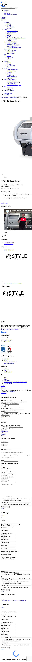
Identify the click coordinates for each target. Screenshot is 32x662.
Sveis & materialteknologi (10, 42)
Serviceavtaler (10, 75)
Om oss (9, 56)
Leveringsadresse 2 (8, 455)
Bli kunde (3, 18)
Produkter (6, 10)
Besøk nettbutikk (8, 93)
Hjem (2, 97)
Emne (4, 545)
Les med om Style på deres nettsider (9, 329)
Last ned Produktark (9, 242)
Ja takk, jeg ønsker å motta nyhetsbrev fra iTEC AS (16, 504)
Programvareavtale (11, 32)
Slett (2, 441)
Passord (3, 428)
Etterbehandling (11, 26)
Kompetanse (7, 13)
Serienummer (6, 554)
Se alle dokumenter (8, 244)
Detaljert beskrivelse (8, 557)
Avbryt (2, 417)
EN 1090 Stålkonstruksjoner (14, 47)
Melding (3, 483)
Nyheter (9, 58)
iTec (5, 54)
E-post (3, 406)
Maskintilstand (7, 526)
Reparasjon (9, 33)
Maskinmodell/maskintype (9, 551)
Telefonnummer (5, 403)
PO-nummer (4, 548)
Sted (2, 411)
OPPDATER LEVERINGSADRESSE (9, 463)
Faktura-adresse (5, 408)
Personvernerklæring (9, 90)
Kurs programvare (11, 50)
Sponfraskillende (13, 97)
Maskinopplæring (11, 51)
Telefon (5, 539)
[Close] (1, 419)
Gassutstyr (9, 28)
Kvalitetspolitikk (8, 383)
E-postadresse (4, 426)
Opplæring (9, 40)
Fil (1, 576)
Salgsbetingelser (8, 371)
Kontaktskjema (4, 615)
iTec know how (11, 53)
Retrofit (9, 35)
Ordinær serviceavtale (12, 31)
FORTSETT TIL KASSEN (19, 600)
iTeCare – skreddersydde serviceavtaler (16, 38)
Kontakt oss (10, 57)
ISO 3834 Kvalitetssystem (13, 45)
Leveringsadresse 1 (6, 452)
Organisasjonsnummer (7, 402)
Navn (2, 405)
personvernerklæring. (10, 391)
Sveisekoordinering (11, 43)
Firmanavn (4, 400)
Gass (8, 67)
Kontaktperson (7, 474)
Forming (9, 24)
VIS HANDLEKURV (6, 600)
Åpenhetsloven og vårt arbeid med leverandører (15, 382)
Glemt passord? (4, 431)
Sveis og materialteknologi (10, 14)
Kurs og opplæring (11, 46)
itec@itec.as (7, 341)
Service (5, 11)
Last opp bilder (4, 571)
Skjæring (9, 25)
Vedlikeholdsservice (12, 39)
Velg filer (16, 572)
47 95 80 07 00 (8, 340)
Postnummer (4, 410)
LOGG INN (3, 430)
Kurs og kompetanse (9, 363)
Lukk (2, 435)
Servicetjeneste (4, 523)
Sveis (5, 370)
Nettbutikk (3, 17)
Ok (2, 445)
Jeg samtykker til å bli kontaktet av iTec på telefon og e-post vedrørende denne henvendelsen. (15, 414)
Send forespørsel (5, 203)
